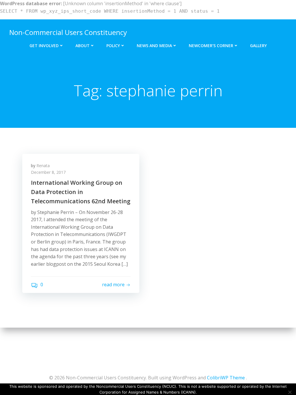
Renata (43, 165)
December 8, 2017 (48, 172)
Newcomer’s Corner (211, 45)
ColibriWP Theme (226, 377)
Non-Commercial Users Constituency (68, 32)
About (82, 45)
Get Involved (44, 45)
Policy (113, 45)
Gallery (258, 45)
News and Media (154, 45)
